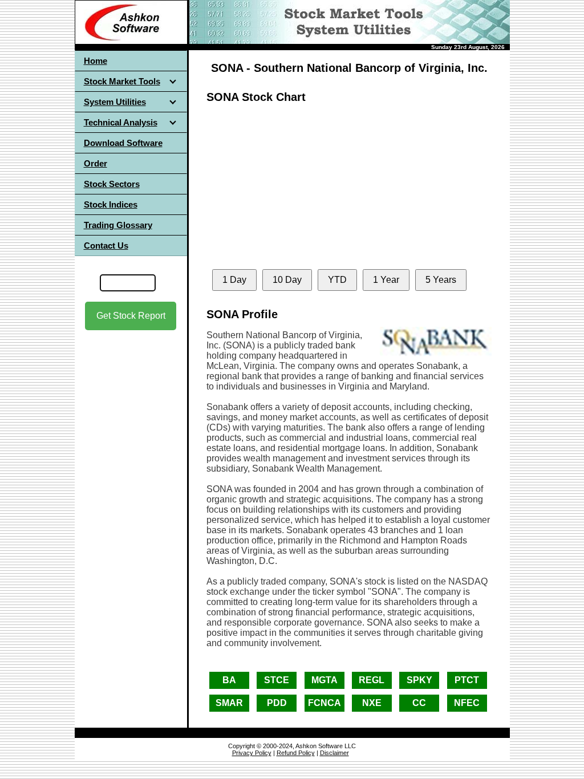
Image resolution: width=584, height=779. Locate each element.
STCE (276, 680)
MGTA (324, 680)
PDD (277, 703)
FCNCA (324, 703)
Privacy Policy (251, 752)
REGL (371, 680)
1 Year (386, 280)
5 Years (440, 280)
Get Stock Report (130, 315)
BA (229, 680)
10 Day (287, 280)
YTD (337, 280)
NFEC (467, 703)
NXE (372, 703)
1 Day (234, 280)
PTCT (467, 680)
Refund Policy (296, 752)
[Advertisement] (130, 432)
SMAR (229, 703)
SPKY (419, 680)
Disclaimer (334, 752)
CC (419, 703)
